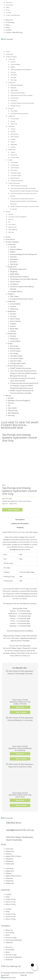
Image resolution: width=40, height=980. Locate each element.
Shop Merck (9, 54)
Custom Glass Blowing (13, 15)
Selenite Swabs (15, 178)
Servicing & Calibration (14, 940)
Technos (10, 219)
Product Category (11, 56)
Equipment (11, 82)
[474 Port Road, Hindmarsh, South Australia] (3, 838)
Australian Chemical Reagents (17, 217)
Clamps (13, 147)
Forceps (13, 131)
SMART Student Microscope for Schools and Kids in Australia (24, 208)
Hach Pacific (12, 224)
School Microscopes (14, 183)
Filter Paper (14, 111)
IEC (9, 222)
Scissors (13, 142)
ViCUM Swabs (15, 167)
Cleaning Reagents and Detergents (21, 69)
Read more (20, 707)
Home (8, 51)
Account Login (11, 938)
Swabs (10, 160)
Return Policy (11, 904)
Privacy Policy (11, 899)
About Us (9, 2)
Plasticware (11, 149)
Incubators (14, 100)
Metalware (11, 126)
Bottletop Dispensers (17, 85)
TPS (3, 485)
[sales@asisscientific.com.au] (3, 831)
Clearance (9, 942)
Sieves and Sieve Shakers (18, 93)
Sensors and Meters (24, 501)
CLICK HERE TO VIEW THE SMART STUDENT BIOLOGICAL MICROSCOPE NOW (20, 425)
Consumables (15, 118)
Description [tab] (20, 519)
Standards (14, 75)
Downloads (9, 5)
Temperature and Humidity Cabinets (21, 95)
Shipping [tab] (20, 527)
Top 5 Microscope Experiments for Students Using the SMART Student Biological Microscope (24, 190)
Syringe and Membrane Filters (19, 113)
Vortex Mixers (14, 98)
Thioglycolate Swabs (17, 180)
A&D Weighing (12, 229)
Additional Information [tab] (20, 523)
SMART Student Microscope (19, 186)
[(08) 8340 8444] (3, 824)
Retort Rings (14, 134)
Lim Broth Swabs (16, 175)
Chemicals (11, 59)
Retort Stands (15, 136)
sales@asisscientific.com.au (20, 830)
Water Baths (14, 90)
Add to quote (13, 510)
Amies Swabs (15, 165)
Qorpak (10, 214)
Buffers (13, 67)
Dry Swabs (14, 170)
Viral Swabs (14, 162)
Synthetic (13, 77)
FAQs (7, 10)
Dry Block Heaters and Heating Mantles (22, 103)
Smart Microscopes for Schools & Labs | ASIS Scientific (23, 195)
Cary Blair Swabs (16, 173)
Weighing (13, 87)
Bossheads (14, 144)
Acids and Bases (15, 64)
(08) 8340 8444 (13, 823)
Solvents (13, 72)
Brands (8, 211)
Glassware (11, 116)
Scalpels (13, 139)
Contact (8, 12)
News (7, 7)
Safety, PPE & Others (13, 856)
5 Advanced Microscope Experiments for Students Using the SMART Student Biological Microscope (23, 201)
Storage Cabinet (15, 106)
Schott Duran (12, 227)
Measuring (14, 124)
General (13, 62)
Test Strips (14, 80)
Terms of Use (10, 902)
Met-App (11, 232)
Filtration (11, 108)
